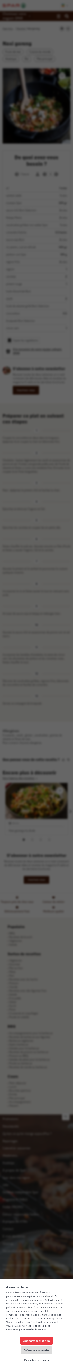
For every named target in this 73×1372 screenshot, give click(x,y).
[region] (36, 1325)
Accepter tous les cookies (36, 1340)
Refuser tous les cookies (36, 1350)
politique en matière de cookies (29, 1329)
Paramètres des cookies (36, 1360)
